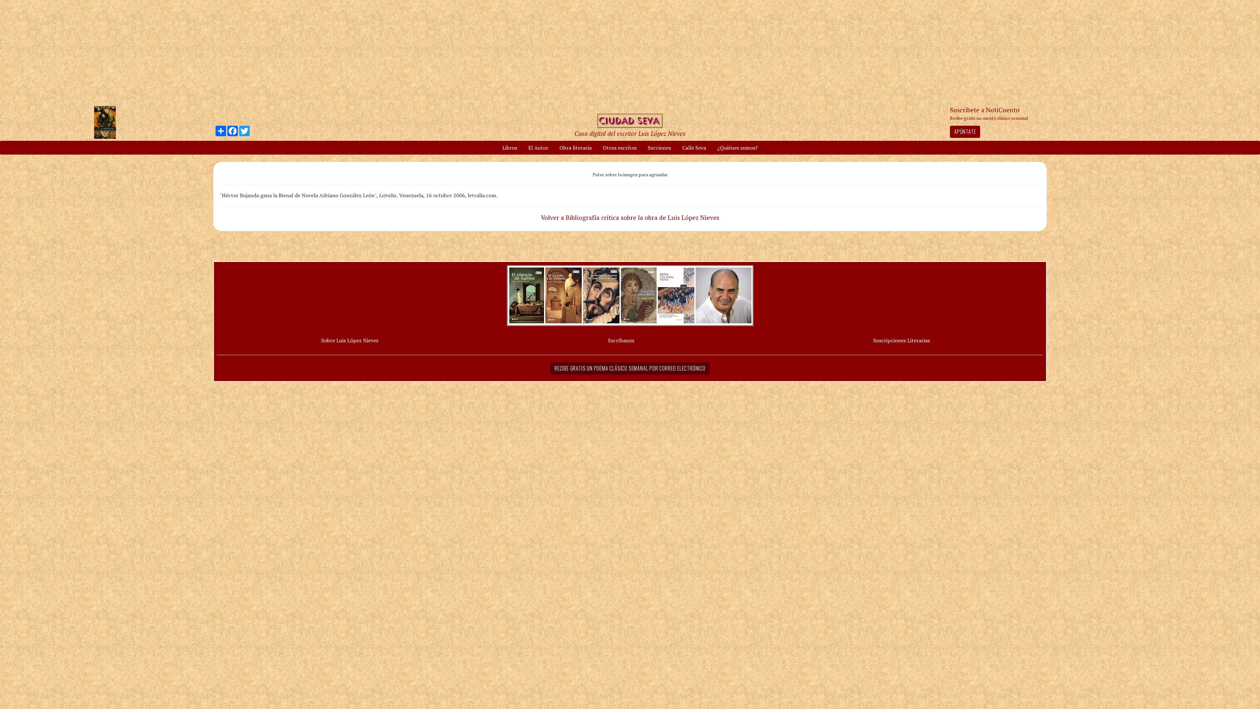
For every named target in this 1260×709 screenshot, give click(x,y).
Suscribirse (596, 404)
